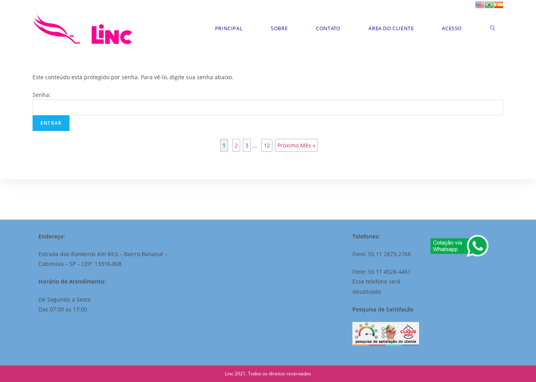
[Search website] (492, 28)
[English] (480, 4)
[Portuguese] (489, 4)
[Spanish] (498, 4)
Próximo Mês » (296, 145)
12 (267, 145)
